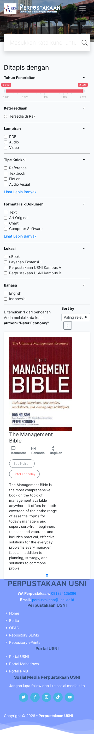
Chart (14, 223)
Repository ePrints (24, 642)
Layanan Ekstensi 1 (25, 262)
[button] (47, 575)
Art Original (18, 217)
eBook (14, 256)
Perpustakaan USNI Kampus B (35, 273)
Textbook (17, 173)
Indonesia (17, 298)
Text (13, 212)
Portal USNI (19, 656)
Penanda (38, 453)
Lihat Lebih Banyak (20, 192)
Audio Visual (19, 184)
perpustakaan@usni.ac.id (53, 600)
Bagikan (56, 453)
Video (14, 147)
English (15, 293)
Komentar (18, 453)
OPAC (14, 628)
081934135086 (63, 593)
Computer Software (26, 228)
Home (14, 613)
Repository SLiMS (24, 635)
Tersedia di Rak (22, 116)
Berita (14, 620)
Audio (14, 142)
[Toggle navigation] (82, 8)
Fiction (14, 179)
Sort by (67, 308)
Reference (18, 168)
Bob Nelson (22, 463)
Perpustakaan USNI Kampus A (35, 267)
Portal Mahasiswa (24, 664)
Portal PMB (18, 671)
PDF (12, 136)
